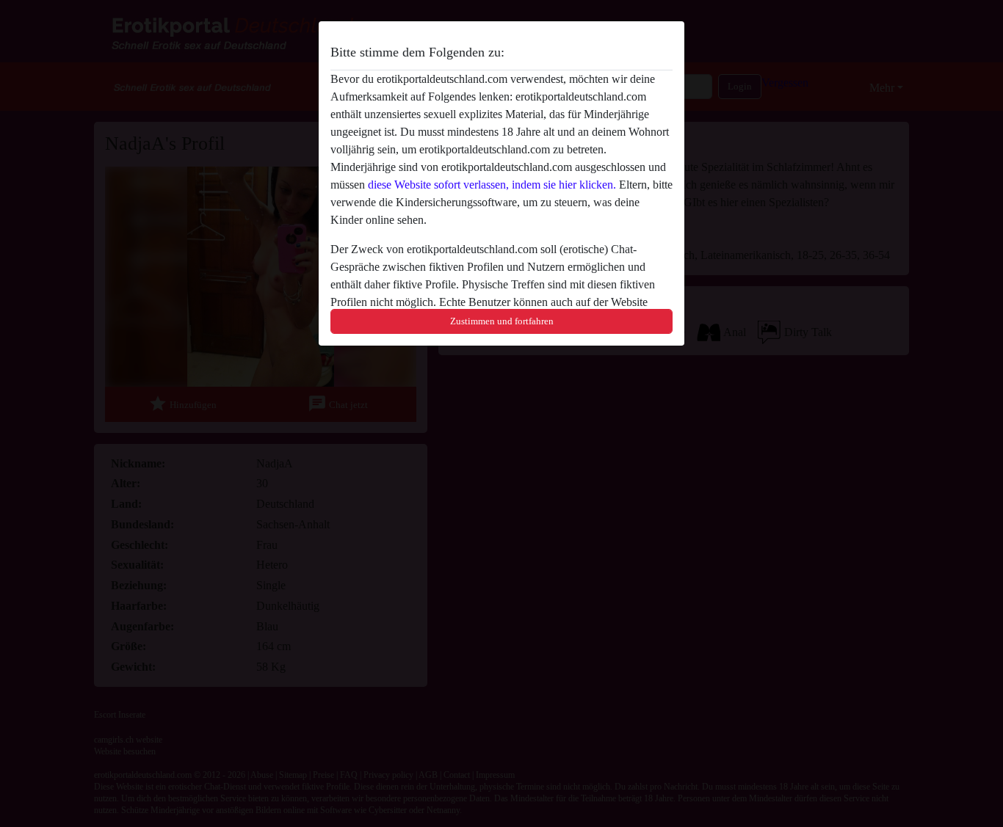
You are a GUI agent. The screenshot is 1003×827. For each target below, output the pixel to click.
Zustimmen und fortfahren (502, 321)
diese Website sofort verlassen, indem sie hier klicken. (492, 184)
